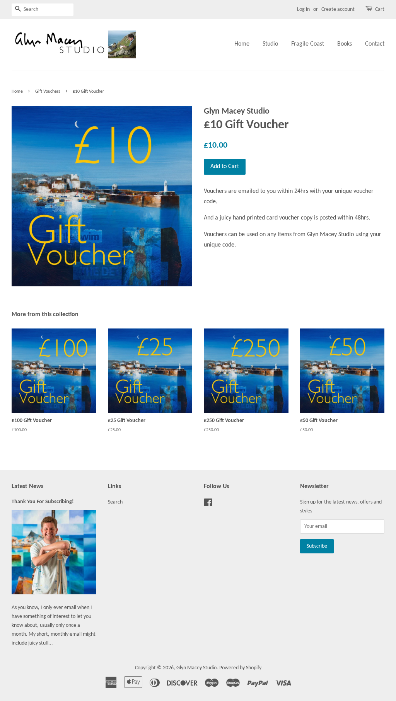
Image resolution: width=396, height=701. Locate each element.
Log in (303, 9)
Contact (374, 44)
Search (115, 502)
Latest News (27, 486)
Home (241, 44)
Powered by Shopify (240, 667)
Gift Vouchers (47, 91)
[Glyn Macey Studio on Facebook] (208, 504)
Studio (270, 44)
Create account (338, 9)
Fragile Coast (307, 44)
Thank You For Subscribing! (43, 501)
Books (344, 44)
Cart (379, 9)
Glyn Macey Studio (196, 667)
